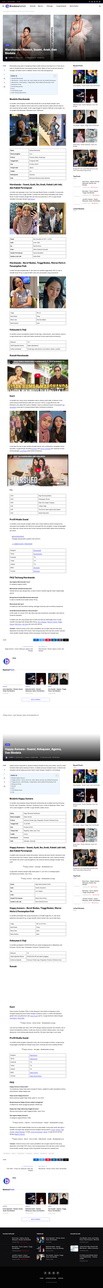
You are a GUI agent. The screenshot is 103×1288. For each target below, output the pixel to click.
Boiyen (58, 1129)
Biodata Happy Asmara (18, 778)
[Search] (100, 6)
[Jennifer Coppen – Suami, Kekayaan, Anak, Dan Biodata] (77, 201)
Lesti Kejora (13, 1018)
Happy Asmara (34, 1072)
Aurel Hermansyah (36, 1132)
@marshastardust (18, 536)
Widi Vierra (18, 624)
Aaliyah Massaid (20, 1132)
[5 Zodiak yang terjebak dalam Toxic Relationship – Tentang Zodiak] (74, 1257)
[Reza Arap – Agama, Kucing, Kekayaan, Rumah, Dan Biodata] (77, 184)
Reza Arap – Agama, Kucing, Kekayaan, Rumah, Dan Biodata (91, 183)
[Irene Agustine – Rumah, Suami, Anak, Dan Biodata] (13, 679)
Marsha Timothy (52, 622)
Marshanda (37, 567)
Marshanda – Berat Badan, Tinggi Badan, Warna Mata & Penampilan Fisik (33, 82)
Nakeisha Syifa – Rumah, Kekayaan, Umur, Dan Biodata (34, 690)
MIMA (11, 57)
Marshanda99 (37, 550)
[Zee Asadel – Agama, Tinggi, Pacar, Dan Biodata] (58, 679)
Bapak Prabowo (20, 1134)
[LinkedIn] (4, 78)
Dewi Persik (34, 1016)
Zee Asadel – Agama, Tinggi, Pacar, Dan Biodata (57, 690)
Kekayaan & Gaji (16, 84)
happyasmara (33, 1055)
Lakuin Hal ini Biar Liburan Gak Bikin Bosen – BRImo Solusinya (89, 1247)
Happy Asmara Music (36, 1076)
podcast (34, 448)
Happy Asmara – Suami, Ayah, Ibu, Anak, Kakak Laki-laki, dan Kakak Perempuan (35, 780)
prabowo (36, 1153)
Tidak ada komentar (31, 57)
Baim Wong (31, 199)
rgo (49, 448)
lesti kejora (29, 1153)
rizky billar (51, 1153)
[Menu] (3, 6)
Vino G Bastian (42, 622)
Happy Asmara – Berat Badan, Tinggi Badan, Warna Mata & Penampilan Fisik (34, 782)
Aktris (7, 45)
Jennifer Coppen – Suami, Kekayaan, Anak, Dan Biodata (91, 200)
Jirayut (53, 1129)
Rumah (14, 786)
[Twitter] (4, 74)
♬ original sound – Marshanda (22, 544)
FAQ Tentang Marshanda (19, 92)
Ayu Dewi (25, 624)
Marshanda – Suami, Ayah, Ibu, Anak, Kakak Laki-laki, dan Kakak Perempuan (34, 80)
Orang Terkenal (61, 6)
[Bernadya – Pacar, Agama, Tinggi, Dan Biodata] (77, 193)
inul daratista (20, 1153)
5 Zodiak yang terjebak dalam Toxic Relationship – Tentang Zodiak (89, 1256)
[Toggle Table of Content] (54, 76)
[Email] (4, 86)
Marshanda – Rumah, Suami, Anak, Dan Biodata (52, 1168)
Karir (13, 88)
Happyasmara (33, 1058)
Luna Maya (23, 451)
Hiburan (40, 6)
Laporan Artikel (11, 1)
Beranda (32, 6)
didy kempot (7, 1153)
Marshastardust (38, 554)
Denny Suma (44, 448)
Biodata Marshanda (17, 78)
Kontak (18, 1)
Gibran (45, 1132)
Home (3, 1)
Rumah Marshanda (17, 86)
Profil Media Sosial (17, 90)
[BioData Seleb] (15, 6)
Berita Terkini (74, 6)
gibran (13, 1153)
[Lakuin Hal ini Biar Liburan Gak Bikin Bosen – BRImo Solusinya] (74, 1248)
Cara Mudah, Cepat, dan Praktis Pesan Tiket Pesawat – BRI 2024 (89, 1238)
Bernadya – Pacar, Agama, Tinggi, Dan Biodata (90, 192)
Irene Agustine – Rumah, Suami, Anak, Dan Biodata (13, 690)
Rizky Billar (21, 1018)
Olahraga (50, 6)
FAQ (13, 792)
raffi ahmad (44, 1153)
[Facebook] (4, 70)
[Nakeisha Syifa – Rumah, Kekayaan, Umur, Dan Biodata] (35, 679)
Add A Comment (35, 699)
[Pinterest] (4, 82)
